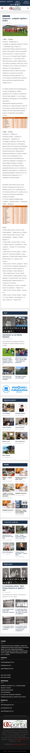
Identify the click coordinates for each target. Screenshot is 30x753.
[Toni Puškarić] (8, 408)
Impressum (3, 1)
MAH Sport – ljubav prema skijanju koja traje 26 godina (20, 511)
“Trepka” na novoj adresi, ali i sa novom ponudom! (8, 495)
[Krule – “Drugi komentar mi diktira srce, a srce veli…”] (21, 530)
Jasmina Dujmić (19, 427)
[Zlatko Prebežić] (8, 422)
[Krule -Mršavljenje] (8, 546)
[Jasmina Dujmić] (21, 422)
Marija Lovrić (6, 441)
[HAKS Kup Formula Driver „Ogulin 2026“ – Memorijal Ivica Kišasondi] (21, 352)
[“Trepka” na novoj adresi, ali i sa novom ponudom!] (8, 488)
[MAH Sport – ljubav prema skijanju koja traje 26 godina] (21, 504)
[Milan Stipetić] (8, 450)
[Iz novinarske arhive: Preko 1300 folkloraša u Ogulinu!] (8, 603)
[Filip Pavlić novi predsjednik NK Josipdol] (8, 371)
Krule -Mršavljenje (7, 552)
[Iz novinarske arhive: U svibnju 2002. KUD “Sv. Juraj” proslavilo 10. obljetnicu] (21, 603)
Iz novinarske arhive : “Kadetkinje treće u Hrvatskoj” (8, 627)
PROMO (6, 464)
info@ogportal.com (6, 665)
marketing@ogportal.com (7, 662)
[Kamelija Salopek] (21, 408)
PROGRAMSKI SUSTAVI (21, 739)
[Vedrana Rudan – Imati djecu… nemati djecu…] (21, 546)
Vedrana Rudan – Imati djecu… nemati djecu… (21, 553)
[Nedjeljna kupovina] (21, 488)
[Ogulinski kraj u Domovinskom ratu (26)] (8, 530)
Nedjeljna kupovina (20, 493)
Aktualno (4, 16)
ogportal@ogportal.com (7, 668)
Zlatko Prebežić (6, 427)
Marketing (10, 1)
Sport (8, 16)
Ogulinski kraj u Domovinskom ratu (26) (7, 536)
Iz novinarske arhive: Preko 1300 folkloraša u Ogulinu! (8, 611)
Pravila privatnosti (26, 2)
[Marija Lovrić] (8, 436)
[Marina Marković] (21, 436)
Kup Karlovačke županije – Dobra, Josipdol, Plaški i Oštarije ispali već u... (7, 361)
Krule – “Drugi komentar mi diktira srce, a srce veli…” (20, 536)
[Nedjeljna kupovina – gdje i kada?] (21, 472)
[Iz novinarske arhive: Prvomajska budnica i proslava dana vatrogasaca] (21, 620)
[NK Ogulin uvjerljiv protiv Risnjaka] (21, 371)
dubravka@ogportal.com (7, 704)
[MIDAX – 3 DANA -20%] (8, 472)
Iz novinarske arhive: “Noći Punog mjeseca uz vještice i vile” (13, 588)
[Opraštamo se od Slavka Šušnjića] (15, 324)
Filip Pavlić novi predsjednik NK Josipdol (7, 378)
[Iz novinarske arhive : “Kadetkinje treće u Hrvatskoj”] (8, 620)
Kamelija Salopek (20, 413)
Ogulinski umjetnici (10, 400)
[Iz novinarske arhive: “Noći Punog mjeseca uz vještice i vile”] (15, 576)
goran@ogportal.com (6, 708)
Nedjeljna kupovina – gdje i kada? (21, 478)
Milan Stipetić (6, 455)
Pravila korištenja (18, 2)
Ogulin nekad (8, 564)
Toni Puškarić (6, 413)
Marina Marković (20, 441)
